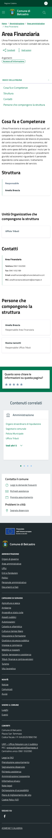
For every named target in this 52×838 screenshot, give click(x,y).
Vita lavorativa (9, 668)
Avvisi (4, 694)
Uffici (4, 568)
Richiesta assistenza (11, 771)
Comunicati (7, 689)
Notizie (5, 684)
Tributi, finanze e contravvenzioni (17, 659)
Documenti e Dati (10, 587)
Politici (5, 577)
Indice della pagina (12, 79)
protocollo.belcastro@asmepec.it (22, 747)
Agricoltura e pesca (11, 603)
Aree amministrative (11, 563)
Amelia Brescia (12, 190)
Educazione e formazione (14, 636)
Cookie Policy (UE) (10, 799)
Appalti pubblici (9, 617)
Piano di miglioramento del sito (16, 795)
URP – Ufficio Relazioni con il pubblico (20, 744)
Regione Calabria (10, 3)
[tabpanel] (26, 436)
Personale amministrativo (14, 582)
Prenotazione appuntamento (15, 762)
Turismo (5, 664)
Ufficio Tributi (12, 231)
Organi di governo (10, 559)
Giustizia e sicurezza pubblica (15, 640)
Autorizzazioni (8, 621)
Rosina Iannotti (13, 343)
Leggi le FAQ (8, 757)
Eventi (5, 714)
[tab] (20, 466)
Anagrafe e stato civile (12, 612)
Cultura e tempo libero (12, 631)
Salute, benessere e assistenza (16, 654)
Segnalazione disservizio (13, 767)
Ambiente (6, 607)
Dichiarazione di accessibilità (15, 790)
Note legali (7, 785)
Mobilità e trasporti (11, 650)
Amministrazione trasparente (16, 776)
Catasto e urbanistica (12, 626)
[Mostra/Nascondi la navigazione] (3, 12)
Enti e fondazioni (10, 573)
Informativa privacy (11, 781)
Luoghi (5, 710)
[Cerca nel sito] (44, 12)
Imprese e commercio (12, 645)
